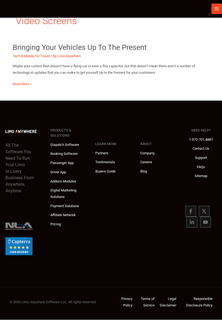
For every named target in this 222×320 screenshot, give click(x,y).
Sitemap (201, 176)
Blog (143, 171)
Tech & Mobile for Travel (31, 56)
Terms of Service (148, 302)
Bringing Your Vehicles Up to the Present (80, 47)
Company (147, 153)
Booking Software (64, 154)
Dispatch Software (64, 145)
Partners (101, 153)
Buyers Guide (105, 171)
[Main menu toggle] (216, 9)
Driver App (58, 172)
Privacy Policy (126, 302)
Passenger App (62, 163)
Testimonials (105, 162)
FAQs (201, 167)
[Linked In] (192, 222)
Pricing (55, 224)
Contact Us (200, 148)
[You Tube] (205, 222)
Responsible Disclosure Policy (199, 302)
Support (201, 158)
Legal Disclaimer (168, 302)
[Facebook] (190, 211)
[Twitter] (204, 211)
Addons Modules (63, 181)
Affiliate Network (63, 215)
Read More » (22, 84)
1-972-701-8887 (201, 139)
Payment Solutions (64, 206)
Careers (146, 162)
